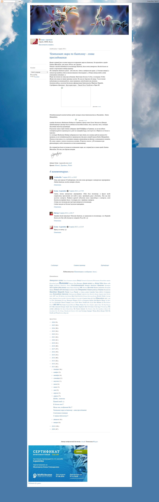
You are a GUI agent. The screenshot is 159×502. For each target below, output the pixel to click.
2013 (53, 361)
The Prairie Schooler (80, 309)
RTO (51, 307)
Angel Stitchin (107, 294)
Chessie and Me (62, 298)
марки (68, 287)
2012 (53, 364)
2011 (53, 367)
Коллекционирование (78, 285)
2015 (53, 355)
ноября (56, 372)
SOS (89, 307)
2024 (53, 328)
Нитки (52, 290)
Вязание (71, 283)
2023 (53, 331)
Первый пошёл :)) (58, 401)
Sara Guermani (74, 307)
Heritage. (64, 300)
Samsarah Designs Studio (62, 307)
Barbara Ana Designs (66, 296)
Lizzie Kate (93, 302)
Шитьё (79, 294)
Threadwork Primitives (70, 311)
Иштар (56, 213)
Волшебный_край (54, 283)
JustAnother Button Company (62, 302)
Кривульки (101, 285)
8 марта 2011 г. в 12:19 (76, 227)
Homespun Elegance (72, 300)
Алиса (65, 280)
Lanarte (73, 302)
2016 (53, 352)
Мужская (90, 287)
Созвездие (92, 292)
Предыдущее (105, 265)
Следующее (54, 265)
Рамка (72, 292)
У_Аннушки (107, 292)
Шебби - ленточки (59, 398)
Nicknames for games (34, 483)
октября (56, 375)
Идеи (102, 283)
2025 (53, 325)
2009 (53, 429)
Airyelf (83, 441)
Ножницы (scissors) (68, 290)
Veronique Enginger (87, 311)
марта (56, 396)
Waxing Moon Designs (99, 311)
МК (81, 287)
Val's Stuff (78, 311)
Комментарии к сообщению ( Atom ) (85, 272)
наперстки (101, 287)
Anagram (101, 294)
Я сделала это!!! (58, 404)
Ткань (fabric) (99, 292)
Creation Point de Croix (89, 298)
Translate (36, 77)
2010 (53, 426)
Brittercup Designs (92, 296)
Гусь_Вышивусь (78, 283)
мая (55, 390)
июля (55, 384)
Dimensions (100, 298)
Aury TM (58, 296)
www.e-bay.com (64, 313)
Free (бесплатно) (57, 300)
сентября (57, 378)
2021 (53, 337)
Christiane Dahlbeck (71, 298)
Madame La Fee (101, 302)
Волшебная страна (105, 280)
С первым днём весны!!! (60, 416)
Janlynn (91, 300)
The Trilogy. (61, 311)
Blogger (95, 441)
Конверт (88, 285)
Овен (76, 290)
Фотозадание (57, 294)
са (80, 292)
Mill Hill (56, 304)
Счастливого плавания (60, 413)
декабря (56, 369)
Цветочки (65, 294)
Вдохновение (96, 280)
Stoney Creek (94, 307)
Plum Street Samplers (89, 304)
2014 (53, 358)
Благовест (84, 280)
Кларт (52, 285)
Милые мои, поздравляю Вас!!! (62, 407)
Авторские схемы (57, 280)
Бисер (79, 280)
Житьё (57, 165)
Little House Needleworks (82, 302)
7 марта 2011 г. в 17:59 (76, 191)
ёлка (93, 283)
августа (56, 381)
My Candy (63, 305)
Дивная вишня (87, 283)
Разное (70, 165)
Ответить (57, 185)
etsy (51, 300)
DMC (106, 298)
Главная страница (79, 265)
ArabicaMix (58, 177)
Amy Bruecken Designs (93, 294)
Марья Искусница (75, 287)
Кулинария (107, 285)
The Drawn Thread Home (67, 309)
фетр (51, 294)
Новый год (58, 289)
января (56, 422)
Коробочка (94, 285)
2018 (53, 346)
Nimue (78, 305)
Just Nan (52, 302)
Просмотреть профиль (46, 45)
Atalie (51, 296)
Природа (61, 292)
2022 (53, 334)
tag (99, 307)
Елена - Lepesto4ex (46, 40)
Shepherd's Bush (83, 307)
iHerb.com (80, 300)
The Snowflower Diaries (102, 309)
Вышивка (64, 282)
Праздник (64, 165)
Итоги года (107, 283)
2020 (53, 340)
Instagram (86, 300)
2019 (53, 343)
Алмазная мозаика (72, 280)
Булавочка (90, 280)
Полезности (107, 290)
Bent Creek (75, 296)
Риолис (76, 292)
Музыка (96, 287)
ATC (54, 296)
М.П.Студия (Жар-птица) (58, 287)
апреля (56, 393)
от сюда (99, 106)
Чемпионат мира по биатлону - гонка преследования (69, 410)
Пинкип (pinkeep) (92, 290)
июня (55, 387)
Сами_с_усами (85, 292)
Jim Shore (108, 300)
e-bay (109, 298)
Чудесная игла (73, 294)
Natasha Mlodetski (71, 304)
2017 (53, 349)
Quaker (97, 304)
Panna (82, 305)
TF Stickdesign (104, 307)
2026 (53, 322)
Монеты (85, 287)
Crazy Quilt (79, 298)
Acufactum (84, 294)
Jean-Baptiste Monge (100, 300)
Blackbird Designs (83, 296)
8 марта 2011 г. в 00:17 (66, 213)
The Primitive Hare (91, 309)
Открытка (82, 289)
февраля (56, 419)
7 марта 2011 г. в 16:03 (69, 177)
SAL (53, 307)
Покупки (101, 290)
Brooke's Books (101, 296)
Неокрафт (107, 287)
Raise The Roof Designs (104, 304)
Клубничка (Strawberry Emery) (62, 285)
